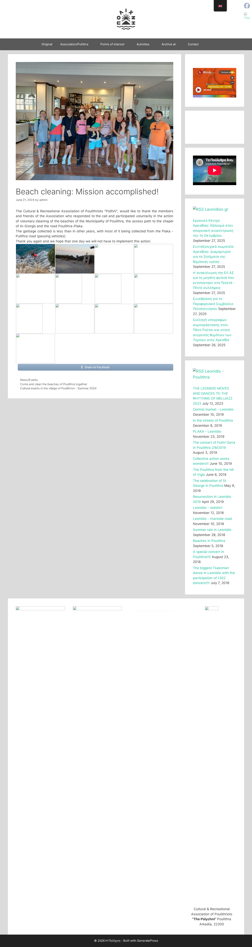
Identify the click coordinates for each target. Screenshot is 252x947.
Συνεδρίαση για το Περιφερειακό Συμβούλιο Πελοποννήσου (213, 304)
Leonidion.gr (216, 209)
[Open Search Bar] (208, 44)
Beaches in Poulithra (209, 541)
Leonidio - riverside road (212, 519)
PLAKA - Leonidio (207, 431)
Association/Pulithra (74, 44)
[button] (199, 127)
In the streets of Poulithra (213, 420)
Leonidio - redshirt (207, 508)
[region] (214, 127)
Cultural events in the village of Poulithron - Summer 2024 (58, 388)
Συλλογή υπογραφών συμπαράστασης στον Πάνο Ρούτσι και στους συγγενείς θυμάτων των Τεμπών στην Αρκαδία (212, 330)
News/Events (29, 379)
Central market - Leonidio (213, 409)
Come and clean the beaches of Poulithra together (53, 384)
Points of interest (112, 44)
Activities (143, 44)
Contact (193, 44)
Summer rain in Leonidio (212, 530)
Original (47, 44)
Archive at (169, 44)
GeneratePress (147, 940)
